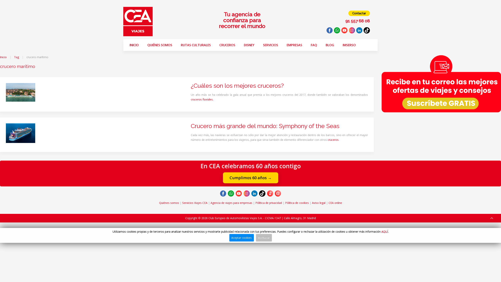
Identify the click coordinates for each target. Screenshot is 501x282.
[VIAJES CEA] (138, 21)
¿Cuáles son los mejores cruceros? (237, 85)
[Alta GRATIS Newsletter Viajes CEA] (441, 83)
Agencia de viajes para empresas (231, 203)
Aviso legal (318, 203)
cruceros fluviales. (202, 99)
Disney (249, 45)
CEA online (335, 203)
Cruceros (227, 45)
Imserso (349, 45)
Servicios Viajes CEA (194, 203)
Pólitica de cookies (297, 203)
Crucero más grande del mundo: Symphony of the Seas (265, 126)
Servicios (270, 45)
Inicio (134, 45)
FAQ (314, 45)
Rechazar (264, 238)
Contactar (359, 13)
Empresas (294, 45)
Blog (330, 45)
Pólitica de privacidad (268, 203)
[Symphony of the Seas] (20, 133)
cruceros (333, 140)
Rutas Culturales (196, 45)
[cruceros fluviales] (20, 92)
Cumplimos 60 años (251, 177)
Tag (16, 57)
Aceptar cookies (241, 238)
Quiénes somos (159, 45)
